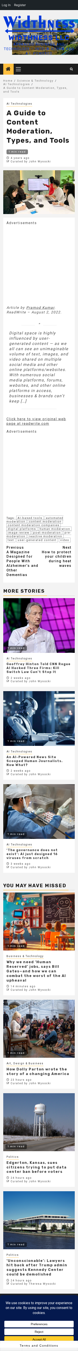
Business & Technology (25, 956)
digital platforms (22, 529)
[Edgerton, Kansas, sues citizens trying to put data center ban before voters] (39, 1122)
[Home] (8, 69)
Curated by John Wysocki (31, 161)
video (64, 540)
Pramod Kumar (40, 308)
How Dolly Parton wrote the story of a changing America (37, 1071)
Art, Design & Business (25, 1063)
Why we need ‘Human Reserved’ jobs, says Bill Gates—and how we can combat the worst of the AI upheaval (36, 971)
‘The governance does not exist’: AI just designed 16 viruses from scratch (32, 854)
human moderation (55, 529)
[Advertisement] (39, 264)
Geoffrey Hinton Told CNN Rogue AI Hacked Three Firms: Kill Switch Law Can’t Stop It (38, 668)
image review (18, 532)
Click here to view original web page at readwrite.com (36, 421)
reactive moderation (45, 536)
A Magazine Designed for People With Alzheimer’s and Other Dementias (22, 561)
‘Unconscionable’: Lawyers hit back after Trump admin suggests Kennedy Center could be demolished (36, 1267)
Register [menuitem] (20, 5)
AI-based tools (30, 518)
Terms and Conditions (39, 1345)
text (11, 540)
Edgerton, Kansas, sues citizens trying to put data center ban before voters (36, 1167)
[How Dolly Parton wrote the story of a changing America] (39, 1029)
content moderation (45, 521)
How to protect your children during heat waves (57, 556)
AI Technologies (19, 103)
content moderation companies (33, 525)
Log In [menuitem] (6, 5)
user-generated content (37, 540)
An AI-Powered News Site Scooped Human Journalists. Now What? (34, 761)
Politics (12, 1156)
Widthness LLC (39, 37)
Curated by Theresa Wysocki (33, 1283)
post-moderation (47, 532)
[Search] (71, 69)
